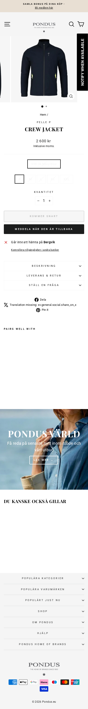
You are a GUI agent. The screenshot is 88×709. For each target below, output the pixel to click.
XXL (66, 179)
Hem (43, 114)
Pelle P (44, 122)
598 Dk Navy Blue (44, 164)
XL (53, 179)
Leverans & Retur (44, 275)
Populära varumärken (43, 589)
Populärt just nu (43, 600)
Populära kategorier (43, 578)
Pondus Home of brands (43, 644)
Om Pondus (43, 622)
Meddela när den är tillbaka (44, 229)
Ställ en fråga (44, 285)
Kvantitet (44, 192)
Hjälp (43, 633)
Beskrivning (44, 265)
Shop (43, 611)
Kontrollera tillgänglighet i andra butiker (35, 249)
